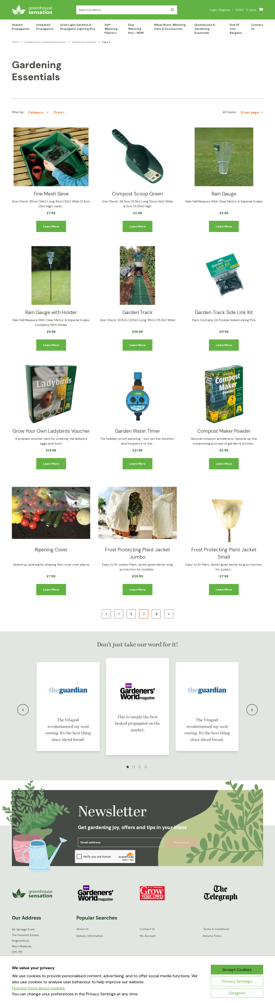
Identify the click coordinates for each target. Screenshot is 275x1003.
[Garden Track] (137, 275)
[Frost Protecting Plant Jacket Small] (224, 512)
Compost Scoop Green (137, 194)
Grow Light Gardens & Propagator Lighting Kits (77, 27)
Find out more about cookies (38, 988)
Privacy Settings (237, 981)
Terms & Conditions (216, 929)
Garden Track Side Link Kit (224, 312)
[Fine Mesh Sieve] (51, 156)
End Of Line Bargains (236, 29)
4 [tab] (146, 767)
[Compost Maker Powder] (224, 394)
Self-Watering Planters (111, 29)
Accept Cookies (237, 969)
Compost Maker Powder (224, 431)
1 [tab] (127, 767)
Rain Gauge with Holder (51, 312)
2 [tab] (133, 767)
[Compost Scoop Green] (137, 156)
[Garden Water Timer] (137, 394)
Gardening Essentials (84, 42)
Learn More (51, 226)
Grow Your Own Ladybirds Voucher (51, 431)
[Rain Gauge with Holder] (51, 275)
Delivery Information (89, 936)
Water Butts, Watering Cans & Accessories (170, 27)
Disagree (237, 993)
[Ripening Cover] (51, 512)
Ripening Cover (51, 550)
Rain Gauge (223, 194)
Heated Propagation (21, 27)
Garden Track (137, 312)
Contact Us (257, 27)
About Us (82, 929)
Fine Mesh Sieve (51, 194)
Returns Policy (212, 936)
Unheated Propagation (45, 27)
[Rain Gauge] (224, 156)
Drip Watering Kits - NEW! (136, 29)
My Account (148, 936)
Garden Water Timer (137, 431)
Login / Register (220, 10)
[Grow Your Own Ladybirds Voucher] (51, 394)
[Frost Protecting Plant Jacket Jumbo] (137, 512)
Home (15, 42)
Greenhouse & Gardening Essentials (204, 29)
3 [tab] (140, 767)
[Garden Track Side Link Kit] (224, 275)
